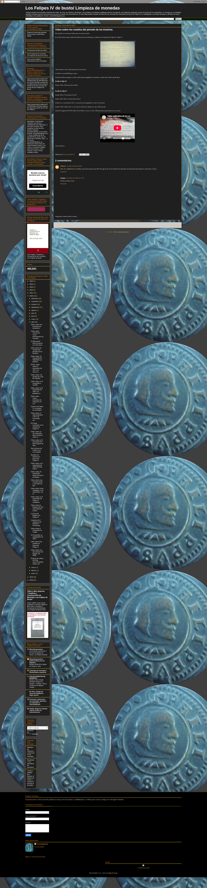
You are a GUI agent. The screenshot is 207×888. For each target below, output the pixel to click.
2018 (31, 580)
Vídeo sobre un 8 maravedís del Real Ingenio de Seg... (37, 442)
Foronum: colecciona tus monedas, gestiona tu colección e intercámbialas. (37, 701)
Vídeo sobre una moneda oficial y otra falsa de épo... (36, 482)
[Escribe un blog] (82, 154)
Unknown (63, 166)
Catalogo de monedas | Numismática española (37, 671)
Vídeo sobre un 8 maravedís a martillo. (37, 383)
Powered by (32, 192)
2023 (31, 287)
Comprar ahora (36, 209)
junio (33, 316)
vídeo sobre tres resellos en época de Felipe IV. (36, 544)
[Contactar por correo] (143, 866)
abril (33, 322)
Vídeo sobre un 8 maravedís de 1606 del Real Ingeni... (37, 466)
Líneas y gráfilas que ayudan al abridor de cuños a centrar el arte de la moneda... (30, 778)
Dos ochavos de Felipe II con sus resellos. (36, 450)
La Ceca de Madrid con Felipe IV (35, 515)
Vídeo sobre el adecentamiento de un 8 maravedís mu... (37, 416)
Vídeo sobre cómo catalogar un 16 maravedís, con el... (37, 491)
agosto (33, 310)
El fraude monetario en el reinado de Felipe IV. (37, 425)
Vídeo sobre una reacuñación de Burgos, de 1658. (37, 552)
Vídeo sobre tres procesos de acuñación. (36, 326)
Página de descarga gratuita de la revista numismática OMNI (36, 34)
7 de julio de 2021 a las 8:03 (74, 166)
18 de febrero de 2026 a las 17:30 (75, 178)
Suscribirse (38, 186)
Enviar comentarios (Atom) (121, 232)
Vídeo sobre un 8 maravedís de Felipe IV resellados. (37, 499)
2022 (31, 290)
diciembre (34, 298)
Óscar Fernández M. (42, 844)
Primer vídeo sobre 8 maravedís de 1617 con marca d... (36, 368)
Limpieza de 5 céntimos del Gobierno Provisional (36, 522)
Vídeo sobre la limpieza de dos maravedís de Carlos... (37, 507)
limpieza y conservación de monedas (35, 857)
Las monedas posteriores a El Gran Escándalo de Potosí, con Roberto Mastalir (38, 653)
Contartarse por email (143, 868)
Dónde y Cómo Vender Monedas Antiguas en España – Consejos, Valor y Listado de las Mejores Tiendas (38, 683)
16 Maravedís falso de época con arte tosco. (37, 343)
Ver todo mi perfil (39, 847)
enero (33, 573)
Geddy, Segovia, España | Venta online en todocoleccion (38, 710)
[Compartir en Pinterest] (88, 154)
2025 (31, 281)
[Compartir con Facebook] (86, 154)
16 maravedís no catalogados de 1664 (37, 537)
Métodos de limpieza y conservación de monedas (30, 751)
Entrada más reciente (62, 225)
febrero (34, 570)
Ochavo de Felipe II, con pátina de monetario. (37, 408)
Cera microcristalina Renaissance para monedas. (37, 60)
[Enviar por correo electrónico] (80, 154)
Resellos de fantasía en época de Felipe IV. (35, 457)
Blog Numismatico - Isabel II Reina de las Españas (37, 660)
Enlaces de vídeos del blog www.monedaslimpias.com (37, 561)
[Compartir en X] (84, 154)
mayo (33, 319)
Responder (63, 172)
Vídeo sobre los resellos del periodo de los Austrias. (36, 350)
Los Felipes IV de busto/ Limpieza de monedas (72, 8)
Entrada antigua (174, 225)
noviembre (35, 301)
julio (32, 313)
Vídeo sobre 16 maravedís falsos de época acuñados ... (37, 474)
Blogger (116, 873)
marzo (33, 567)
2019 (31, 577)
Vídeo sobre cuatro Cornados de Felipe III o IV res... (36, 399)
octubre (34, 304)
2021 (31, 293)
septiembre (35, 307)
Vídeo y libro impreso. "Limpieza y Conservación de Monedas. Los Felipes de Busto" (37, 595)
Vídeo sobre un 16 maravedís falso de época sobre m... (37, 434)
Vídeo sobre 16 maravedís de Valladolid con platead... (36, 359)
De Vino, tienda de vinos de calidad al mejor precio (36, 693)
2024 (31, 284)
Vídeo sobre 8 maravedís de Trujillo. (36, 530)
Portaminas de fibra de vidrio (37, 50)
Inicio (119, 225)
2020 (31, 296)
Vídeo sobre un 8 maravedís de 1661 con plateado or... (37, 390)
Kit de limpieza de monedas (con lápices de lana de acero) (37, 54)
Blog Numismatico (36, 649)
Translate (34, 734)
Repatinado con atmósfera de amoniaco (30, 763)
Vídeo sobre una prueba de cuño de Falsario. (37, 376)
